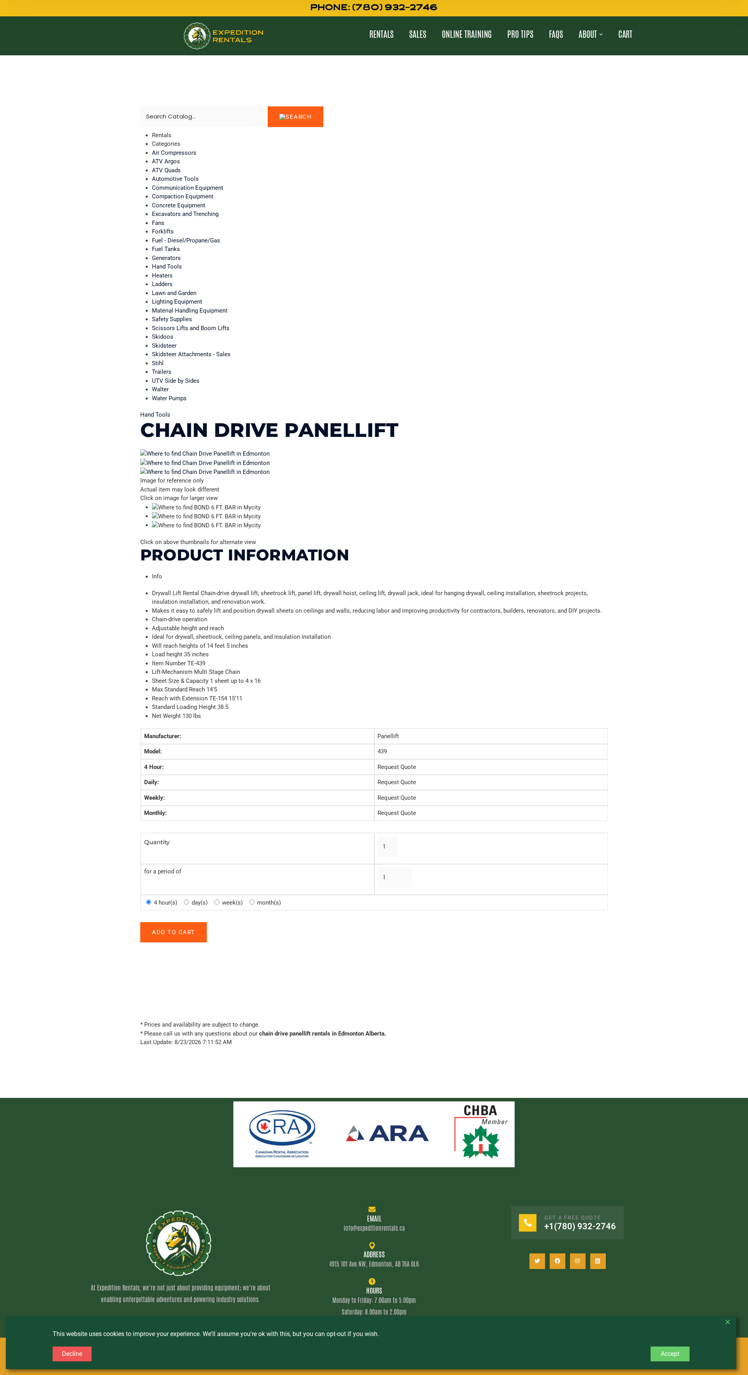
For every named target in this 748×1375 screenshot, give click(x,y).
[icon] (537, 1261)
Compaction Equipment (182, 196)
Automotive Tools (175, 178)
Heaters (162, 275)
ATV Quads (166, 170)
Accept (670, 1353)
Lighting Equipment (177, 301)
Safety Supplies (172, 319)
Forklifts (163, 231)
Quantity (156, 842)
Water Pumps (169, 398)
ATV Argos (166, 161)
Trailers (161, 371)
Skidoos (162, 336)
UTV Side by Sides (175, 380)
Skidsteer (164, 345)
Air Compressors (174, 152)
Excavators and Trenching (185, 213)
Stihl (158, 363)
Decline (72, 1353)
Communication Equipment (187, 187)
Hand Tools (167, 266)
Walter (160, 389)
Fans (158, 222)
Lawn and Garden (174, 293)
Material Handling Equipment (190, 310)
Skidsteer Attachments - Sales (191, 354)
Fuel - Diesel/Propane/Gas (186, 240)
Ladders (162, 284)
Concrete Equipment (178, 205)
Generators (166, 258)
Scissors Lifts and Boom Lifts (190, 328)
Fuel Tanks (166, 249)
